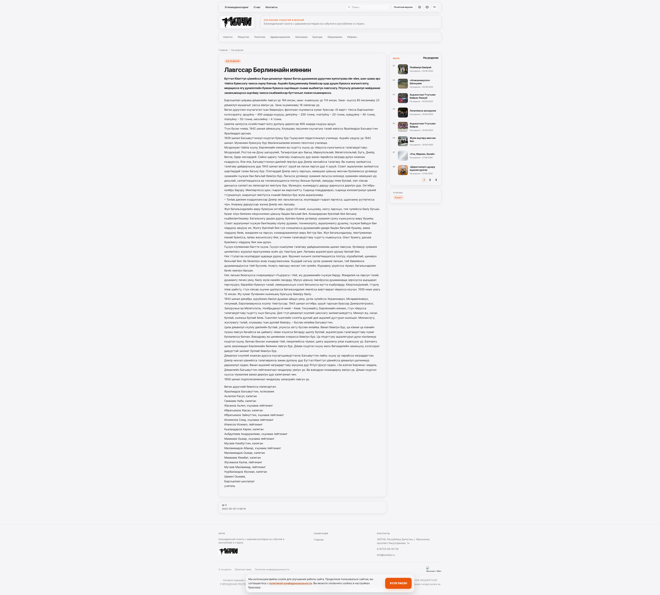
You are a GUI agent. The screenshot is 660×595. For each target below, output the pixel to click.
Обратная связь (243, 569)
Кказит (398, 197)
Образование (334, 37)
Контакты (271, 7)
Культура (317, 37)
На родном (237, 50)
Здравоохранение (280, 37)
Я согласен (398, 583)
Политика (259, 37)
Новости (228, 37)
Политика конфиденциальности (272, 569)
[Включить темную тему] (419, 7)
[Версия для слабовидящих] (427, 7)
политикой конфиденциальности (290, 583)
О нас (257, 7)
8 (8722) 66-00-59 (388, 548)
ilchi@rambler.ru (386, 554)
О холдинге (225, 569)
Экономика (301, 37)
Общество (243, 37)
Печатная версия (403, 7)
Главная (223, 50)
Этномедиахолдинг (237, 7)
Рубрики (352, 37)
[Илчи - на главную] (237, 22)
